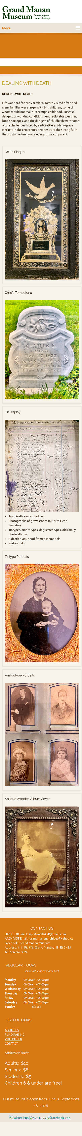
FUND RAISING (14, 1034)
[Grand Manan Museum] (27, 12)
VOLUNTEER (13, 1039)
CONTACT (11, 1043)
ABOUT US (12, 1030)
